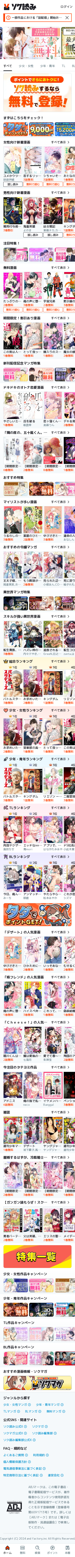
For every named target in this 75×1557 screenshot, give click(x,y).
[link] (15, 129)
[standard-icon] (67, 17)
